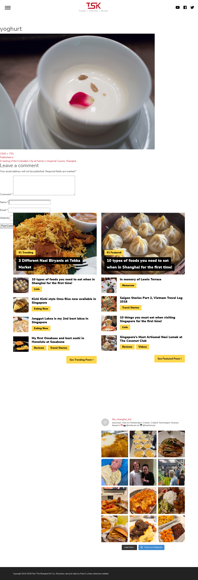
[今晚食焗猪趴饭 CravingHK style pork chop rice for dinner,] (143, 500)
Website (4, 218)
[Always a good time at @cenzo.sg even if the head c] (171, 444)
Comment (6, 194)
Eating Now (41, 309)
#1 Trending (26, 252)
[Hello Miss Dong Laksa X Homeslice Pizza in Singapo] (143, 444)
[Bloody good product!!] (114, 529)
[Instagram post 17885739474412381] (171, 472)
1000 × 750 (7, 153)
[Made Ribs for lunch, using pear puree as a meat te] (171, 529)
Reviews (39, 348)
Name (4, 202)
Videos (142, 347)
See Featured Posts (169, 359)
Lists (37, 289)
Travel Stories (58, 348)
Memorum (128, 285)
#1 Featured (114, 252)
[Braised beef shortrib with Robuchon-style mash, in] (143, 529)
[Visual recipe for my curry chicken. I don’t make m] (114, 444)
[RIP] (143, 472)
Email (4, 210)
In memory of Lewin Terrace (140, 279)
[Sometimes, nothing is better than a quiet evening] (114, 500)
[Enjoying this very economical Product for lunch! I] (171, 500)
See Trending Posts (81, 360)
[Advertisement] (99, 389)
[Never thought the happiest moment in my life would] (114, 472)
